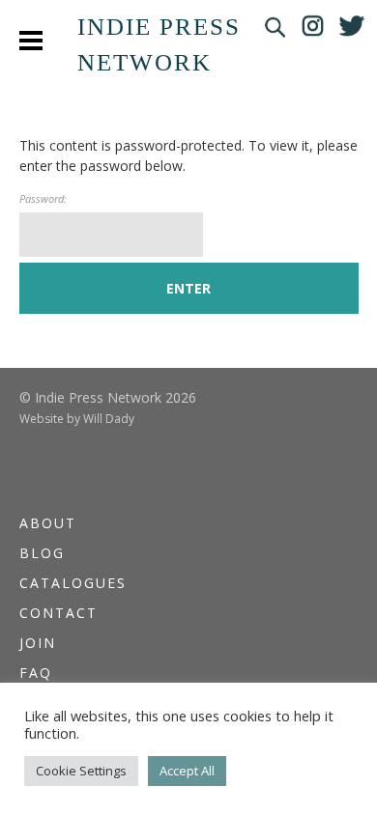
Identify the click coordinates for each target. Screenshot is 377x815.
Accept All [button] (187, 770)
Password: (43, 198)
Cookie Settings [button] (81, 770)
